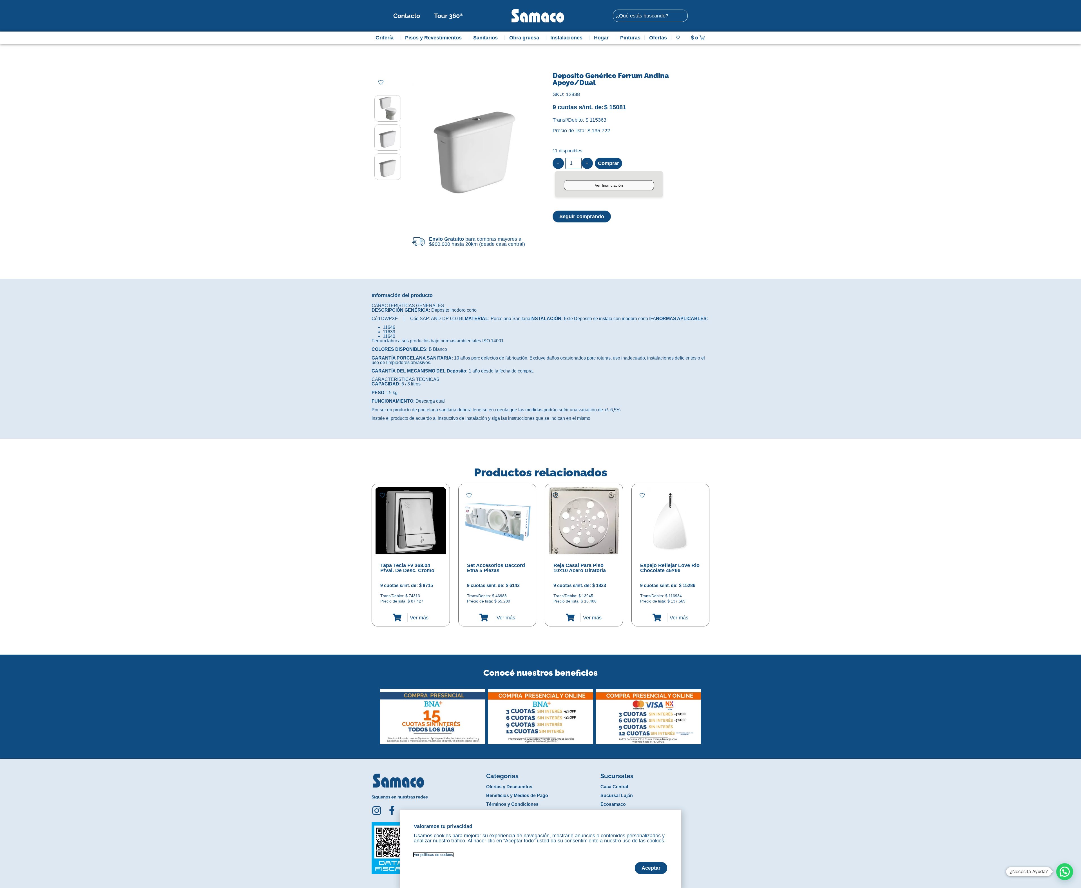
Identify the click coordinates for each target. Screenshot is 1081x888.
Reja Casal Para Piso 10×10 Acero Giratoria (579, 568)
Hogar (601, 38)
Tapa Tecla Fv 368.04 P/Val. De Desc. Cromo (407, 568)
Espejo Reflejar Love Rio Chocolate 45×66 (670, 568)
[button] (375, 712)
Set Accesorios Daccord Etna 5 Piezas (496, 568)
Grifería (385, 38)
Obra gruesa (524, 38)
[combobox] (650, 16)
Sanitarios (485, 38)
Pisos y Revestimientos (433, 38)
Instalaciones (566, 38)
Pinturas (630, 38)
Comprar (608, 163)
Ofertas (658, 38)
